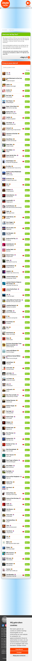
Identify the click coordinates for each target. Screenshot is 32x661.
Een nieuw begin (10, 548)
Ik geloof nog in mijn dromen (13, 128)
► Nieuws (4, 630)
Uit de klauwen (10, 190)
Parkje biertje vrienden (12, 395)
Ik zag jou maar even (11, 179)
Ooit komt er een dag (11, 107)
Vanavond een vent (11, 123)
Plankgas (9, 362)
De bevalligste (9, 101)
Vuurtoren (8, 90)
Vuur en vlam (11, 450)
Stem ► (27, 73)
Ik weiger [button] (19, 652)
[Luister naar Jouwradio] (28, 6)
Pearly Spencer (10, 244)
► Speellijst (5, 631)
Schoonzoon (9, 384)
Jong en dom (9, 531)
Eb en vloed (11, 401)
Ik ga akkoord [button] (19, 649)
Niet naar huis (9, 439)
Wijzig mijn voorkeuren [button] (19, 655)
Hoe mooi (10, 455)
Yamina (8, 537)
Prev (2, 8)
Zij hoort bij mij (13, 345)
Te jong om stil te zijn (11, 493)
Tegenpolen (9, 482)
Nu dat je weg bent (10, 117)
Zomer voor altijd (10, 333)
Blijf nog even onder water (12, 542)
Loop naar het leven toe (13, 283)
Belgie (7, 184)
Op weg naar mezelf (11, 277)
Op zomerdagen (11, 351)
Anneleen (10, 233)
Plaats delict (9, 504)
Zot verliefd (9, 96)
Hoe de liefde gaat (12, 460)
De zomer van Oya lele (11, 317)
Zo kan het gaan (10, 295)
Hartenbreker (10, 195)
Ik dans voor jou (10, 266)
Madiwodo (10, 228)
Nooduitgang (9, 422)
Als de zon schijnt (10, 379)
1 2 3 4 (7, 327)
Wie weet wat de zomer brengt (14, 206)
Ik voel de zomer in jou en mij (13, 166)
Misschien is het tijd (11, 575)
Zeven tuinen (9, 338)
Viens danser (9, 558)
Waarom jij (9, 428)
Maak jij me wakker (11, 306)
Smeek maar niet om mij (12, 271)
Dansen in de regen (11, 85)
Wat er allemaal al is (11, 373)
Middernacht (9, 201)
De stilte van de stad (11, 139)
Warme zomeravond (11, 526)
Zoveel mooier (9, 145)
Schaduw (9, 322)
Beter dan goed (11, 156)
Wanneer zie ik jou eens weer (13, 300)
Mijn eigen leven (10, 212)
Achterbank (9, 515)
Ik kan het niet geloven (11, 161)
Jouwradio (4, 30)
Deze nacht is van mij (11, 261)
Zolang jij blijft (9, 411)
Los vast (8, 73)
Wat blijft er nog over (11, 112)
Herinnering (9, 564)
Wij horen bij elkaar (11, 311)
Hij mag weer (9, 471)
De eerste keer (10, 553)
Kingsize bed (10, 255)
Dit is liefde (9, 417)
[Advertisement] (16, 597)
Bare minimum (10, 466)
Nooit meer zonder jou (11, 569)
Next (30, 8)
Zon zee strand (10, 368)
